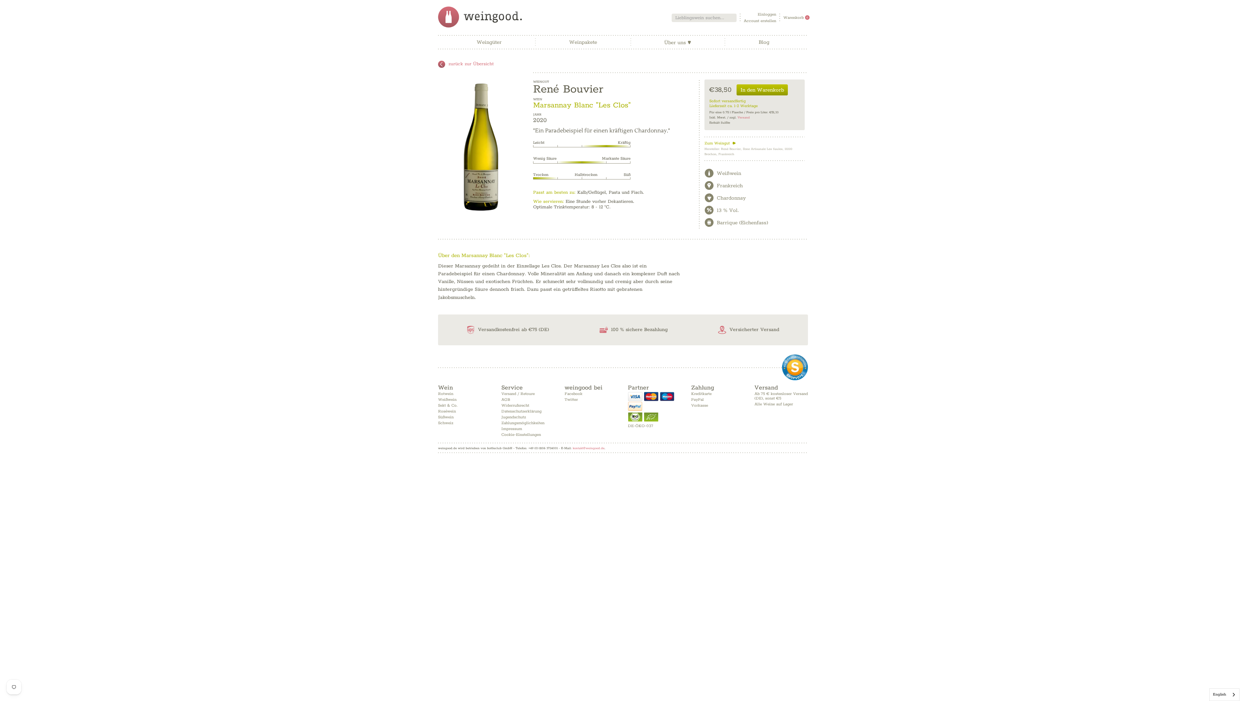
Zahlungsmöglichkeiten (522, 423)
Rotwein (445, 393)
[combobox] (704, 18)
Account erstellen (760, 20)
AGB (505, 399)
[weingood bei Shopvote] (795, 367)
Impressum (511, 428)
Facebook (573, 393)
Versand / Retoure (518, 393)
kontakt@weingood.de (589, 448)
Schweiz (445, 423)
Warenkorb (795, 17)
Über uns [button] (677, 42)
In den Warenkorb (762, 90)
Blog (764, 42)
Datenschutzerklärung (521, 411)
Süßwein (446, 417)
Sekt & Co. (448, 405)
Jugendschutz (513, 417)
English (1219, 694)
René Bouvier (568, 89)
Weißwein (447, 399)
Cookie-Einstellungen (521, 434)
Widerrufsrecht (515, 405)
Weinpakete (583, 42)
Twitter (571, 399)
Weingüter (489, 42)
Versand (744, 118)
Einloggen (767, 14)
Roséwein (447, 411)
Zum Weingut (720, 143)
